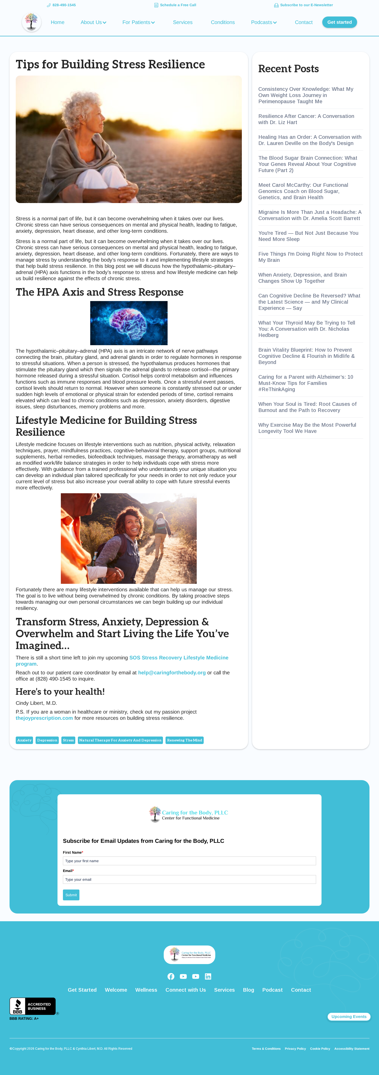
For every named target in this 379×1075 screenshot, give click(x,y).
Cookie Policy (320, 1048)
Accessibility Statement (351, 1048)
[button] (94, 22)
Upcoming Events (349, 1016)
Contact (304, 22)
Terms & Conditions (266, 1048)
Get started (339, 22)
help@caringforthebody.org (172, 672)
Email (68, 871)
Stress (68, 740)
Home (57, 22)
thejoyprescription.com (44, 718)
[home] (31, 22)
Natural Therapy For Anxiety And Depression (120, 740)
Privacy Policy (295, 1048)
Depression (47, 740)
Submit (71, 895)
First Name (73, 852)
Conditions (223, 22)
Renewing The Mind (184, 740)
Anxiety (24, 740)
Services (183, 22)
